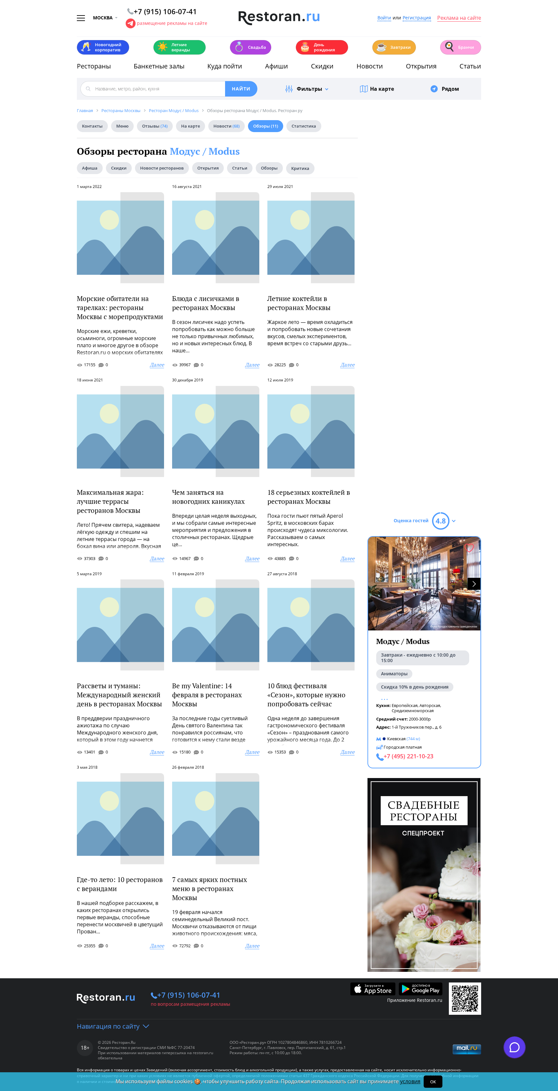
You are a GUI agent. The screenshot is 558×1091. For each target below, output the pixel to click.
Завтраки (393, 47)
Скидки (322, 66)
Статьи (470, 66)
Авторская (429, 705)
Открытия (421, 66)
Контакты (92, 126)
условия (410, 1081)
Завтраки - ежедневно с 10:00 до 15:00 (418, 657)
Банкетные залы (159, 66)
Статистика (304, 126)
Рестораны (94, 66)
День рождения (317, 47)
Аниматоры (394, 673)
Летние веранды (173, 47)
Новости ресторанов (162, 168)
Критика (300, 168)
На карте (382, 88)
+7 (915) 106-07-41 (189, 995)
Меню (122, 126)
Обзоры (265, 126)
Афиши (276, 66)
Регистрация (417, 18)
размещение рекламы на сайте (172, 23)
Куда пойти (224, 66)
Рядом (450, 88)
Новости (369, 66)
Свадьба (249, 47)
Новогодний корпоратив (100, 47)
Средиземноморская (413, 710)
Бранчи (459, 47)
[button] (474, 584)
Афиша (90, 168)
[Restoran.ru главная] (279, 18)
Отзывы (155, 126)
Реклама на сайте (459, 18)
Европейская (405, 705)
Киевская (396, 739)
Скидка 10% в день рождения (415, 687)
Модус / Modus (205, 151)
